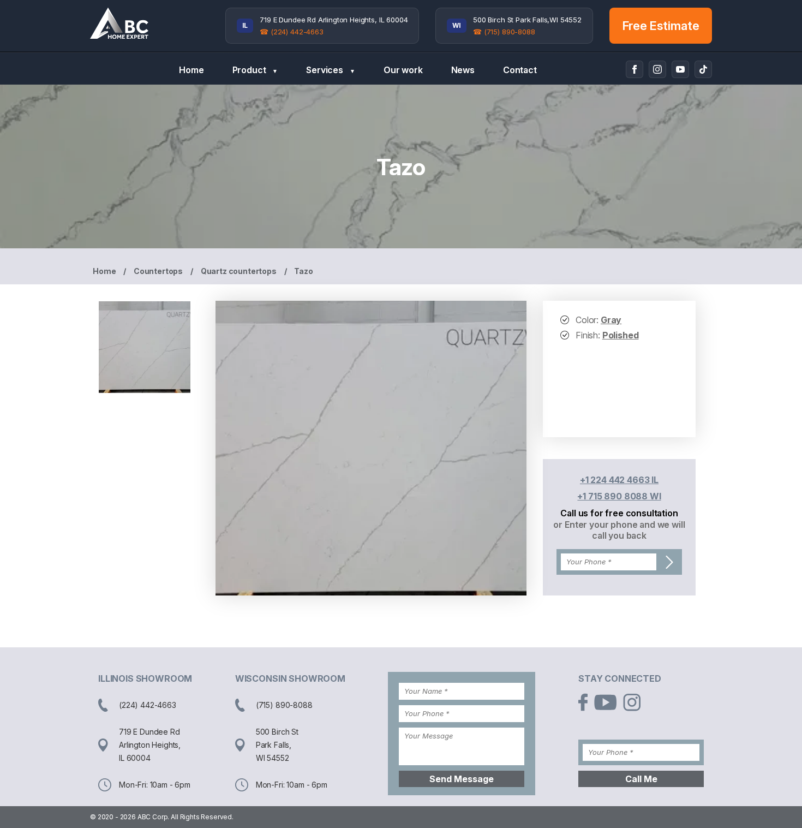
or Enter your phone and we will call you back (619, 530)
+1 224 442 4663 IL (619, 479)
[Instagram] (657, 69)
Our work (403, 69)
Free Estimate (661, 26)
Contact (520, 69)
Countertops (158, 271)
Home (191, 69)
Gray (611, 319)
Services (330, 69)
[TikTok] (703, 69)
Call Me (641, 778)
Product (255, 69)
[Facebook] (634, 69)
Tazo (303, 271)
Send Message (461, 778)
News (463, 69)
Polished (620, 335)
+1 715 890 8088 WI (619, 496)
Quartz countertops (239, 271)
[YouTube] (680, 69)
